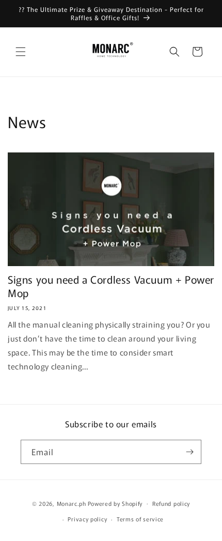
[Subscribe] (189, 452)
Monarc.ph (71, 503)
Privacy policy (87, 519)
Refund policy (171, 503)
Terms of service (140, 519)
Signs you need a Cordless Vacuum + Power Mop (111, 286)
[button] (20, 51)
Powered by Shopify (115, 503)
